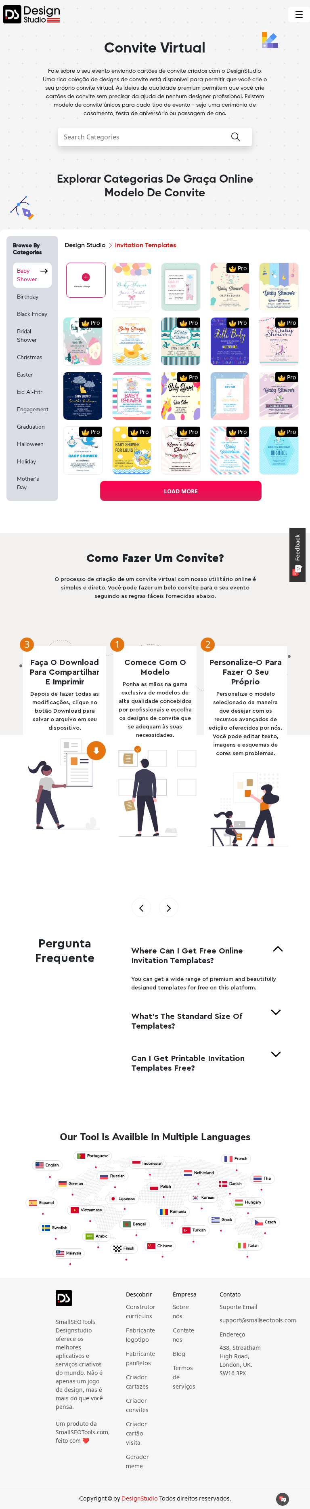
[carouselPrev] (141, 907)
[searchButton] (236, 138)
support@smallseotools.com (258, 1321)
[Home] (30, 14)
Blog (179, 1354)
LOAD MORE (181, 491)
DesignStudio (139, 1499)
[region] (32, 381)
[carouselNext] (168, 907)
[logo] (79, 1301)
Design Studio (85, 245)
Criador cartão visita (136, 1434)
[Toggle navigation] (299, 14)
